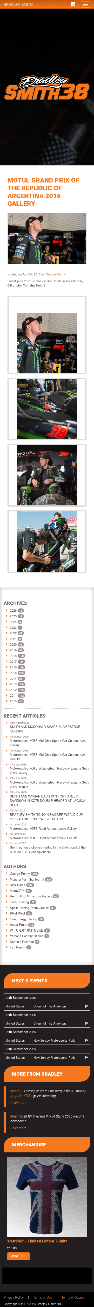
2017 (13, 661)
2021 (13, 638)
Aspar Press (21, 924)
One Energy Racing (26, 919)
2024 (13, 621)
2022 (13, 633)
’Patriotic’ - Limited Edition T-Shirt (37, 1241)
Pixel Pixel (20, 913)
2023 (13, 627)
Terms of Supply (72, 1297)
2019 (13, 650)
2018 (13, 655)
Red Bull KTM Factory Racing (33, 896)
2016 (13, 667)
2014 (13, 678)
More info (18, 1256)
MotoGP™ (20, 890)
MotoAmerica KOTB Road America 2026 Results (44, 838)
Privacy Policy (14, 1297)
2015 (13, 672)
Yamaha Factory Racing (28, 936)
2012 (13, 689)
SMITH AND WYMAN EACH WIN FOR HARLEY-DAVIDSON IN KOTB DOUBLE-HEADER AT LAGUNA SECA (47, 800)
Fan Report (19, 947)
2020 (13, 644)
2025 (13, 616)
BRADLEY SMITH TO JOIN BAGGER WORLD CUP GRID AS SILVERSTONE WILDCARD (46, 816)
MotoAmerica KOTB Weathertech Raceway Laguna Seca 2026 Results (49, 784)
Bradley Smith (18, 4)
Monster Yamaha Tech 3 (30, 879)
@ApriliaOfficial (21, 1096)
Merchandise (29, 1145)
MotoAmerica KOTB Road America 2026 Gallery (43, 828)
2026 (13, 610)
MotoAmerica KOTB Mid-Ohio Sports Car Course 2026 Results (48, 756)
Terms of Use (42, 1297)
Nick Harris (21, 884)
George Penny (56, 274)
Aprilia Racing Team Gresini (32, 907)
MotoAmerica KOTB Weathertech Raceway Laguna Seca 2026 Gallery (49, 770)
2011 (13, 695)
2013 (13, 684)
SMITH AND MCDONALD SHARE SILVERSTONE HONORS (45, 728)
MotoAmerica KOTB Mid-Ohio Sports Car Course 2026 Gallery (48, 742)
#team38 (16, 1091)
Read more (18, 1103)
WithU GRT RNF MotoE (29, 930)
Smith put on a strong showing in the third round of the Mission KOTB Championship (48, 849)
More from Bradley (37, 1074)
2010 (13, 701)
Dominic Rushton (24, 941)
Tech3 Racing (22, 902)
